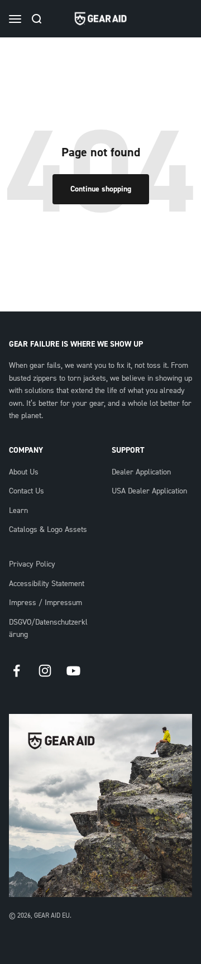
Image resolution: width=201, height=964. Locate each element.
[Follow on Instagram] (44, 670)
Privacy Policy (32, 564)
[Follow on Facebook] (16, 670)
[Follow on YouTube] (73, 670)
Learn (18, 511)
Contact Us (26, 491)
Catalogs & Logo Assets (48, 530)
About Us (24, 472)
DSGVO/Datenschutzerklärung (48, 628)
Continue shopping (100, 189)
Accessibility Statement (46, 584)
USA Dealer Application (149, 491)
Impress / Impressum (45, 603)
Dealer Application (141, 472)
